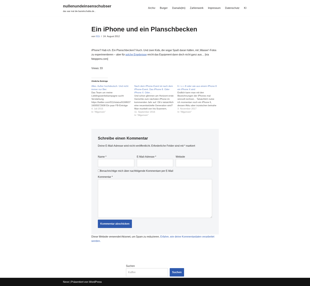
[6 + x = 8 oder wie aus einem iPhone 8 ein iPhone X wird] (199, 98)
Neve (66, 282)
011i (98, 36)
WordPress (95, 282)
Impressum (214, 8)
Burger (164, 8)
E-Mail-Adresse (146, 156)
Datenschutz (232, 8)
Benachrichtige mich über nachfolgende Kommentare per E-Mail (136, 171)
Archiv (151, 8)
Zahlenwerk (196, 8)
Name (102, 156)
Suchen (130, 266)
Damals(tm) (178, 8)
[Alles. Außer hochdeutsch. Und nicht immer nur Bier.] (112, 98)
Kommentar (105, 176)
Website (180, 156)
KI (245, 8)
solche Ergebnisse (136, 54)
